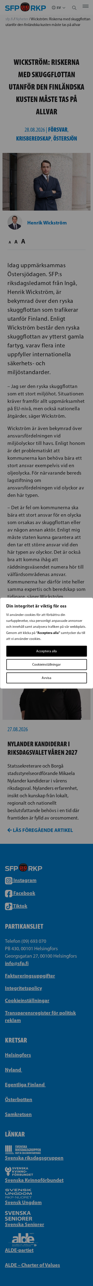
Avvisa (46, 678)
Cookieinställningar (46, 664)
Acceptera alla (46, 651)
